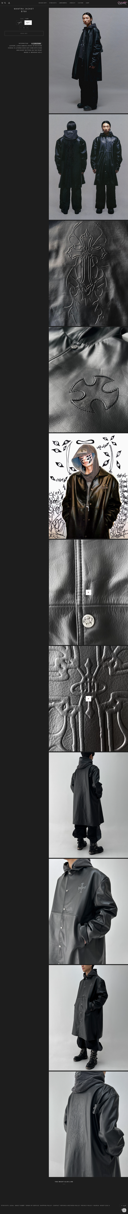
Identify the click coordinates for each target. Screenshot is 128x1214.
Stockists (5, 1205)
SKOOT (102, 1205)
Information (23, 43)
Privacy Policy (87, 1205)
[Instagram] (122, 1209)
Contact (56, 1205)
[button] (88, 3)
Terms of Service (32, 1205)
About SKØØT (20, 1205)
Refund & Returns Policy (70, 1205)
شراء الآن (24, 39)
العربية (124, 1205)
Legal (12, 1205)
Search (96, 1205)
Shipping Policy (46, 1205)
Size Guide (37, 43)
